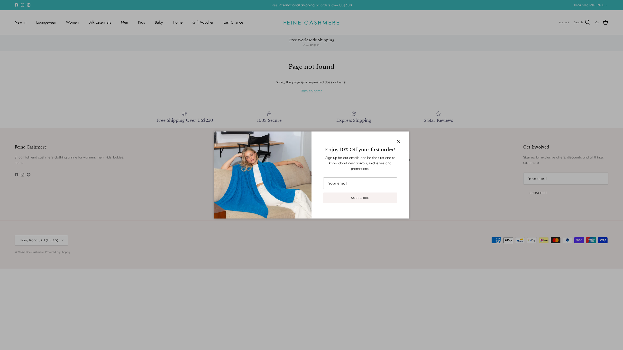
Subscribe (360, 198)
